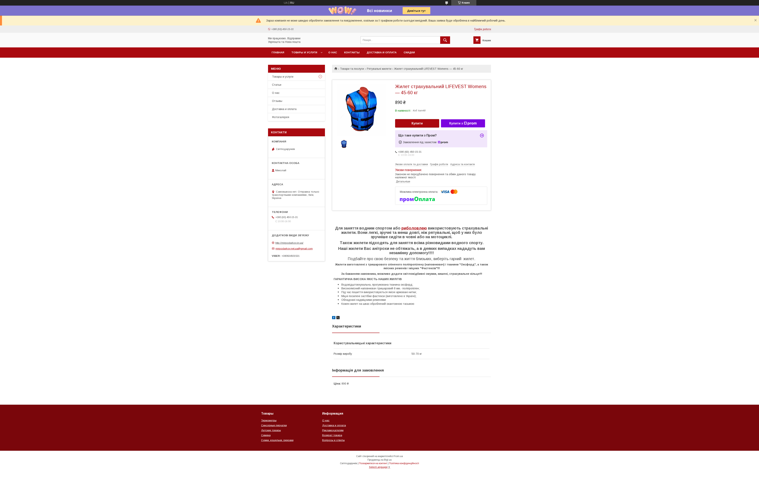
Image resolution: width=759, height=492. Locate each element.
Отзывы (277, 101)
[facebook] (333, 318)
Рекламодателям (333, 430)
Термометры (269, 420)
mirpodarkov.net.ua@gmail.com (294, 248)
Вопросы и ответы (333, 440)
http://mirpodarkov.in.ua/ (289, 242)
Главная (278, 52)
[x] (338, 318)
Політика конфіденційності (404, 463)
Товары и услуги (304, 52)
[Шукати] (445, 40)
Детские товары (271, 430)
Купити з (456, 123)
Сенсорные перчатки (274, 425)
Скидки (409, 52)
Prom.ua (398, 456)
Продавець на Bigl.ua (379, 459)
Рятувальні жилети (379, 68)
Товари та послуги (352, 68)
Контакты (352, 52)
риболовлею (414, 228)
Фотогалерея (280, 117)
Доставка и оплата (381, 52)
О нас (332, 52)
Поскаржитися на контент (373, 463)
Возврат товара (332, 435)
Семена (266, 435)
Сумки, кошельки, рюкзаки (277, 440)
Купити (417, 123)
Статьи (276, 84)
